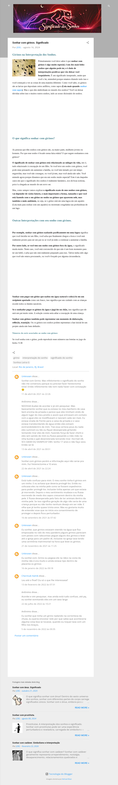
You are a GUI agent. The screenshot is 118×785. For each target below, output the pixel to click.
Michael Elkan (67, 779)
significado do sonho (61, 357)
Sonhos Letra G (21, 362)
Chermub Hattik (30, 575)
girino (16, 357)
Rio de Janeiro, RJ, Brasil (31, 366)
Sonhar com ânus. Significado (26, 687)
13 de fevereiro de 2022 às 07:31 (38, 584)
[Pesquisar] (109, 6)
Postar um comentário (26, 635)
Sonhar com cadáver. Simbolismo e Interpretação (36, 743)
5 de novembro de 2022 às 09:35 (38, 629)
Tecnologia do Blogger (60, 773)
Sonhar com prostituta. (23, 715)
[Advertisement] (103, 72)
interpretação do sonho (35, 357)
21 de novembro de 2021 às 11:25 (39, 545)
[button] (87, 43)
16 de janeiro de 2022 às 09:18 (37, 568)
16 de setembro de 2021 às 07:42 (39, 517)
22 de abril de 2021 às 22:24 (36, 468)
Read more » (82, 707)
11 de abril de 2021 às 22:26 (36, 393)
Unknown (27, 376)
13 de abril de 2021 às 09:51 (36, 449)
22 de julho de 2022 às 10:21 (36, 603)
